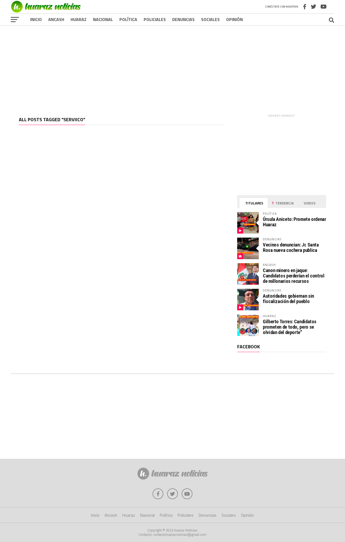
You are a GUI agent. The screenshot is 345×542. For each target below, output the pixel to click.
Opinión (234, 19)
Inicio (36, 19)
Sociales (210, 19)
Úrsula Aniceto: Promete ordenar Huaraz (294, 221)
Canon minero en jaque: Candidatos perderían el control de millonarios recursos (294, 275)
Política (128, 19)
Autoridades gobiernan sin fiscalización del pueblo (288, 298)
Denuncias (183, 19)
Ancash (56, 19)
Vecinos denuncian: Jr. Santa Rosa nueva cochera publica (291, 247)
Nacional (103, 19)
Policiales (155, 19)
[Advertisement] (172, 67)
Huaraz (79, 19)
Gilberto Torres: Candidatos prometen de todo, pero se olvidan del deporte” (289, 327)
